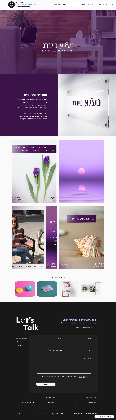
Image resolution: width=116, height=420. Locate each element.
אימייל (89, 350)
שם (90, 338)
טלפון (60, 338)
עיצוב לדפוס (31, 405)
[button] (57, 4)
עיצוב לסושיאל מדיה (49, 405)
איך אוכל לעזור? (87, 358)
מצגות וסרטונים (50, 402)
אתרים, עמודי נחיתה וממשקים (27, 402)
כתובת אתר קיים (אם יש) (55, 350)
